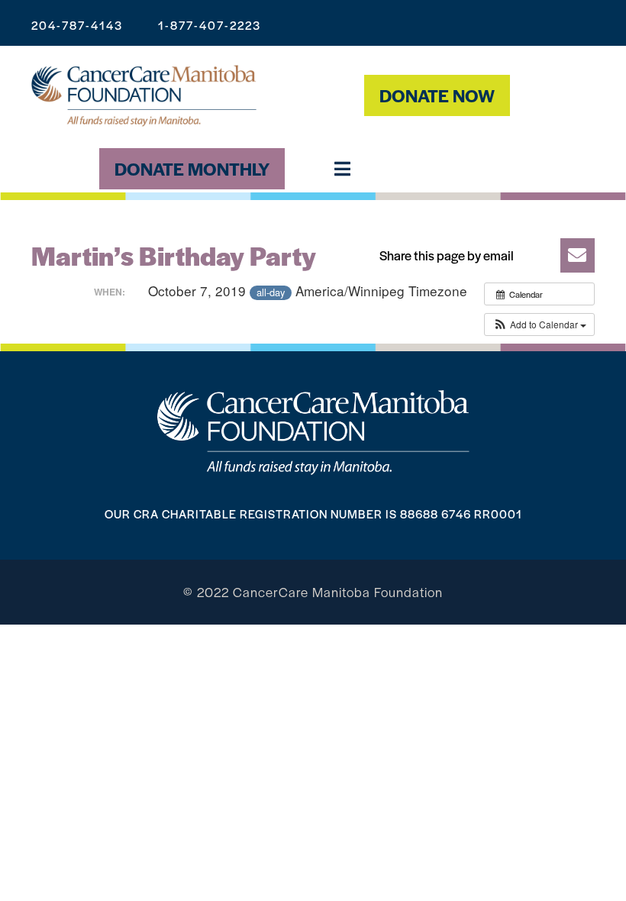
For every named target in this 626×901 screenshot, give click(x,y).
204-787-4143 (77, 25)
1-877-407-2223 (209, 25)
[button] (482, 255)
